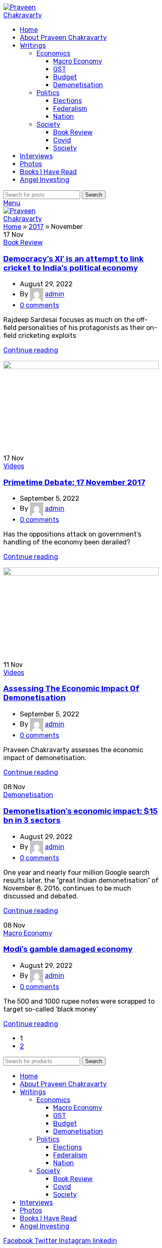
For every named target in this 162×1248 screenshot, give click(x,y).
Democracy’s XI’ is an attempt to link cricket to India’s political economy (73, 263)
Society (48, 124)
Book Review (73, 132)
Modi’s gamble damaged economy (68, 949)
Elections (67, 101)
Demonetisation (78, 85)
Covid (62, 140)
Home (12, 227)
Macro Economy (77, 61)
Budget (65, 77)
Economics (53, 53)
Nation (63, 117)
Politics (48, 93)
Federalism (70, 109)
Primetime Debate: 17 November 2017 (74, 482)
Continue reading (30, 350)
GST (59, 69)
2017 (36, 227)
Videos (13, 466)
